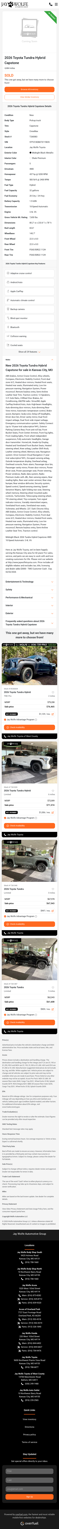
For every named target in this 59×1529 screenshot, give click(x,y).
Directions (29, 1427)
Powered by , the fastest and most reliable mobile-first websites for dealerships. (29, 1516)
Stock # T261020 (10, 787)
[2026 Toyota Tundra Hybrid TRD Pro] (29, 664)
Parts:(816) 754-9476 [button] (31, 1350)
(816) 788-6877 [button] (31, 1367)
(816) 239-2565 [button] (31, 1400)
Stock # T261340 (10, 885)
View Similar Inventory (29, 97)
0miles (51, 893)
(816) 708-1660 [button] (31, 1262)
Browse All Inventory (29, 89)
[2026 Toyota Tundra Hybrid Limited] (29, 762)
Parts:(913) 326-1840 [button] (31, 1327)
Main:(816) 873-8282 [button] (31, 1295)
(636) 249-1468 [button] (31, 1383)
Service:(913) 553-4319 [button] (31, 1323)
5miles (51, 991)
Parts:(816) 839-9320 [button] (31, 1303)
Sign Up (29, 1497)
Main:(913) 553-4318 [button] (31, 1319)
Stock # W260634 (11, 689)
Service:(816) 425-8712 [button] (31, 1299)
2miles (51, 696)
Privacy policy (29, 1434)
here (45, 1209)
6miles (51, 794)
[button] (51, 4)
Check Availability (17, 727)
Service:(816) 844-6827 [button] (31, 1347)
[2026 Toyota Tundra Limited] (29, 861)
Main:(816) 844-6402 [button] (31, 1343)
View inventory (29, 1419)
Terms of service (29, 1442)
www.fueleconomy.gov (11, 1107)
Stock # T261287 (10, 984)
